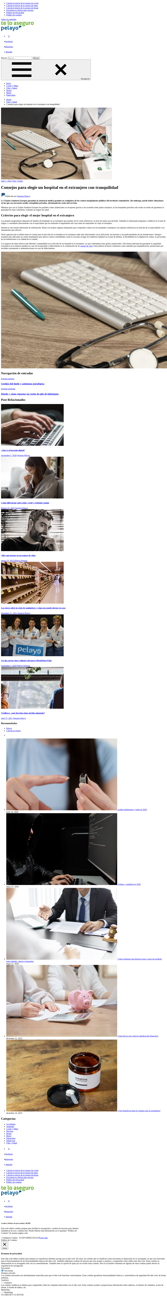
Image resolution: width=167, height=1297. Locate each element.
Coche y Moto (12, 86)
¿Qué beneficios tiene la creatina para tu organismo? (139, 1111)
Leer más (44, 1238)
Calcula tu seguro (13, 731)
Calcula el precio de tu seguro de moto (22, 1173)
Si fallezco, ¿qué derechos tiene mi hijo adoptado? (23, 713)
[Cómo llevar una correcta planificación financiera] (62, 1036)
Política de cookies (14, 1182)
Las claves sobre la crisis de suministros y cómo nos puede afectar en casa (33, 608)
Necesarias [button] (5, 1268)
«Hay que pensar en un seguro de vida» (18, 555)
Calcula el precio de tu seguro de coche (22, 1170)
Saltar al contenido (8, 19)
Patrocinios (10, 95)
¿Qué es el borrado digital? (13, 450)
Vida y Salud (11, 88)
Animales (10, 1126)
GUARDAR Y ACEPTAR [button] (12, 1295)
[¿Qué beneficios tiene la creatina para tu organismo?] (62, 1111)
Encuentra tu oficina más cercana (19, 1177)
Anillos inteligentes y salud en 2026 (132, 809)
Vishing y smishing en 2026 (129, 884)
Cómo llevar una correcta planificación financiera (138, 1036)
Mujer (8, 93)
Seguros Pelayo (23, 196)
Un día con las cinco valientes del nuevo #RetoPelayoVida (26, 660)
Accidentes (10, 1124)
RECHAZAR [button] (34, 1238)
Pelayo (9, 728)
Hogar (8, 90)
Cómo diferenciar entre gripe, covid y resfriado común (25, 503)
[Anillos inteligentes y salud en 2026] (62, 809)
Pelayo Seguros (20, 560)
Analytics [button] (5, 1280)
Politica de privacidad (15, 1180)
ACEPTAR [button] (23, 1238)
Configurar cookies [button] (9, 1238)
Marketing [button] (5, 1290)
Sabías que (10, 1141)
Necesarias (8, 1271)
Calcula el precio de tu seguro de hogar (22, 1175)
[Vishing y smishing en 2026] (62, 884)
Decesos (9, 1131)
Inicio (8, 83)
